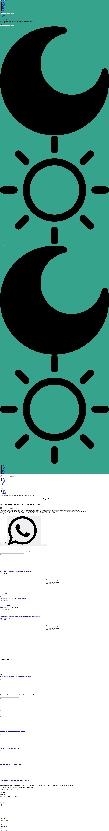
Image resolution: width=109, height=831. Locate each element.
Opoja (17, 508)
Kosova (8, 605)
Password (1, 824)
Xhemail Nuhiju (21, 512)
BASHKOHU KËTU (40, 551)
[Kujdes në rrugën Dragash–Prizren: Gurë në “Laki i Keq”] (9, 709)
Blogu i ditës (3, 594)
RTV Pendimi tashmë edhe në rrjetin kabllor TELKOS (10, 764)
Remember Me (4, 826)
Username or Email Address (5, 822)
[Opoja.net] (4, 0)
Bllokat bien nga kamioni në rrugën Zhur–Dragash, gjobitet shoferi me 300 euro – (16, 571)
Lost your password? (3, 830)
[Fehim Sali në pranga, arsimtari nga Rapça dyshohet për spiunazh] (9, 727)
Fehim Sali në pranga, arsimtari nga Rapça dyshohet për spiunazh (10, 611)
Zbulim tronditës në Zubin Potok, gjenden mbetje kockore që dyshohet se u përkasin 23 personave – (16, 602)
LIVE (1, 596)
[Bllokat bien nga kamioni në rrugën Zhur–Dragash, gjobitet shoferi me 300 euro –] (12, 569)
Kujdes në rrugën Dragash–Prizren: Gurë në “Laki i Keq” (9, 607)
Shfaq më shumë (7, 24)
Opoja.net (4, 508)
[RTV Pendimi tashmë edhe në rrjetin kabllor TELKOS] (9, 762)
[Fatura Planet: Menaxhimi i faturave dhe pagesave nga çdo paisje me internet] (9, 778)
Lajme (15, 508)
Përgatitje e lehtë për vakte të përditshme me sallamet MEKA (12, 748)
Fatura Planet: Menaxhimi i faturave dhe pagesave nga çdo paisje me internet (15, 780)
